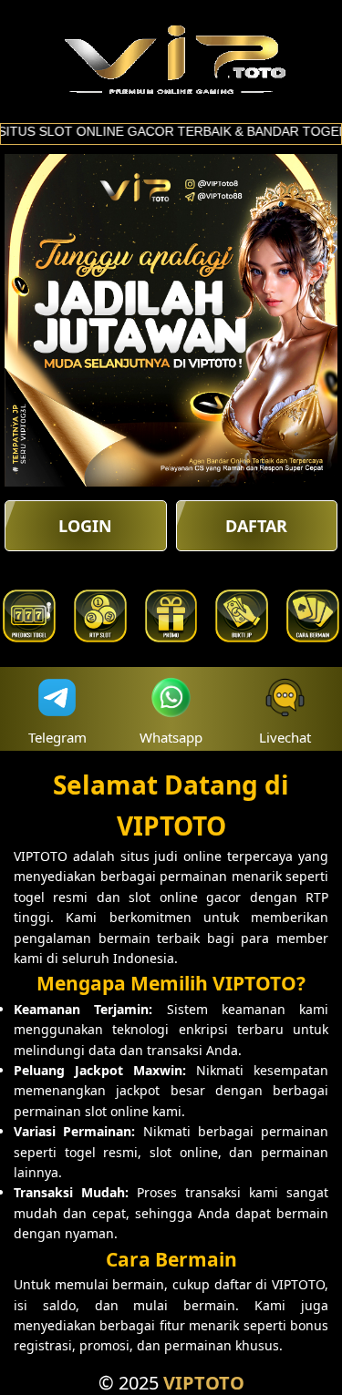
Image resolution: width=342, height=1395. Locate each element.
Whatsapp (171, 737)
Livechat (285, 737)
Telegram (57, 737)
